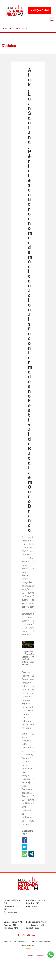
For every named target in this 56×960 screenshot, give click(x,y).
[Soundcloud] (34, 935)
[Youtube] (28, 935)
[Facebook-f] (18, 935)
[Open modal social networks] (31, 854)
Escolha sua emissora (15, 28)
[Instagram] (23, 935)
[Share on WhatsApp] (24, 854)
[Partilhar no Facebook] (24, 840)
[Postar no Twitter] (24, 847)
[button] (51, 19)
